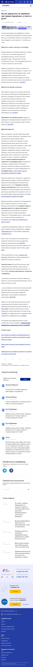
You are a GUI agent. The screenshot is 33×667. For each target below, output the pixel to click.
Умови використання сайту (8, 629)
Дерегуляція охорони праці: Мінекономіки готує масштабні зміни (22, 545)
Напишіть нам (4, 655)
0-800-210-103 (22, 571)
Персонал (4, 10)
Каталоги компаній (6, 643)
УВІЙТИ (25, 379)
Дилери (3, 624)
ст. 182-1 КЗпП (17, 171)
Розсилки (3, 657)
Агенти (3, 621)
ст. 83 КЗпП (21, 243)
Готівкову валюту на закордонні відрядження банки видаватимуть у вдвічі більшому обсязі (22, 534)
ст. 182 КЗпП (9, 124)
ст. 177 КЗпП (22, 316)
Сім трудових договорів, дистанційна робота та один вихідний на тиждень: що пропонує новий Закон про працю (15, 337)
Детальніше (26, 604)
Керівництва (4, 640)
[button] (2, 2)
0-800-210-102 (22, 577)
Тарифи (15, 591)
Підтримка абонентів (6, 652)
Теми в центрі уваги (6, 645)
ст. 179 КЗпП (21, 82)
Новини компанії (5, 638)
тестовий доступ (6, 234)
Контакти (3, 659)
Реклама (3, 631)
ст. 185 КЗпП (11, 297)
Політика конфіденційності (8, 626)
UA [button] (20, 2)
